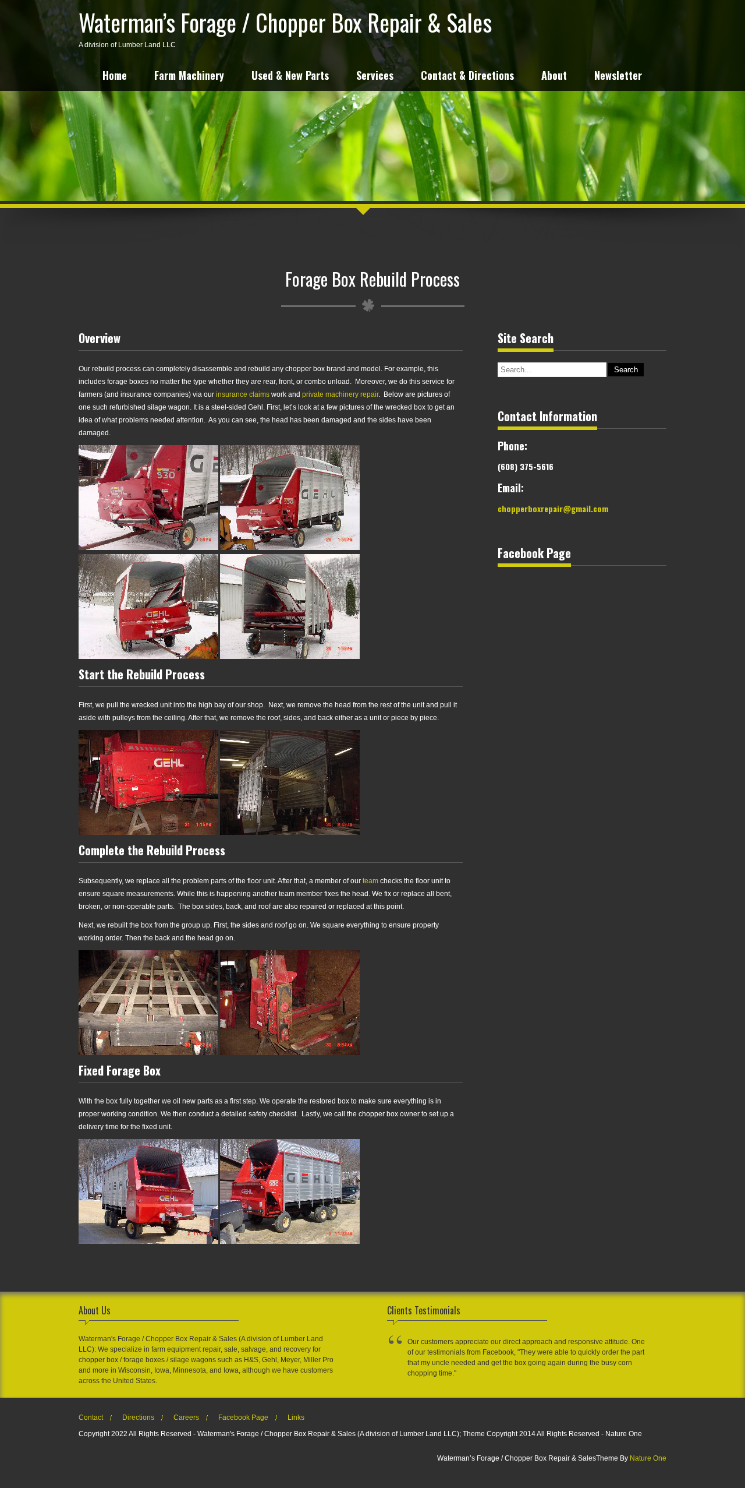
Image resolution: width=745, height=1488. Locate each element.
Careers (186, 1417)
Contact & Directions (467, 76)
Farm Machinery (189, 76)
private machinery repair (340, 394)
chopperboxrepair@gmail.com (553, 508)
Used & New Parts (290, 76)
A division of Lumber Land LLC (285, 27)
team (370, 881)
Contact (91, 1417)
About (554, 76)
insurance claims (242, 394)
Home (114, 76)
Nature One (648, 1458)
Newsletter (618, 76)
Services (374, 76)
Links (296, 1417)
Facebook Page (243, 1417)
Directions (138, 1417)
